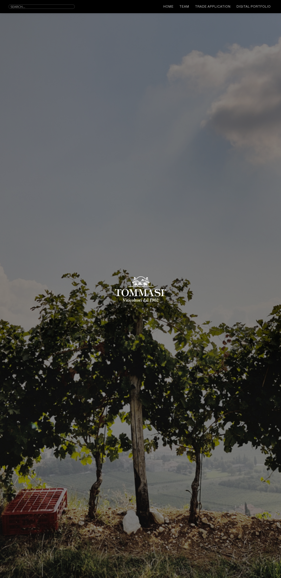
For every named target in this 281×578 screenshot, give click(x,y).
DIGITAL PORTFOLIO (254, 6)
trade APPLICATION (213, 6)
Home (168, 6)
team (184, 6)
